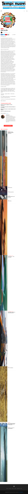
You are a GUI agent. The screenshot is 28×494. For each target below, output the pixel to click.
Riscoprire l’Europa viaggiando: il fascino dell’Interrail (6, 105)
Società (13, 488)
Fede (21, 488)
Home (7, 488)
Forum (15, 488)
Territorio (18, 488)
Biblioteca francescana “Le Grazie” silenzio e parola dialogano (8, 109)
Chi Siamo (9, 488)
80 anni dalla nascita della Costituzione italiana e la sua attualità (8, 107)
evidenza (7, 113)
